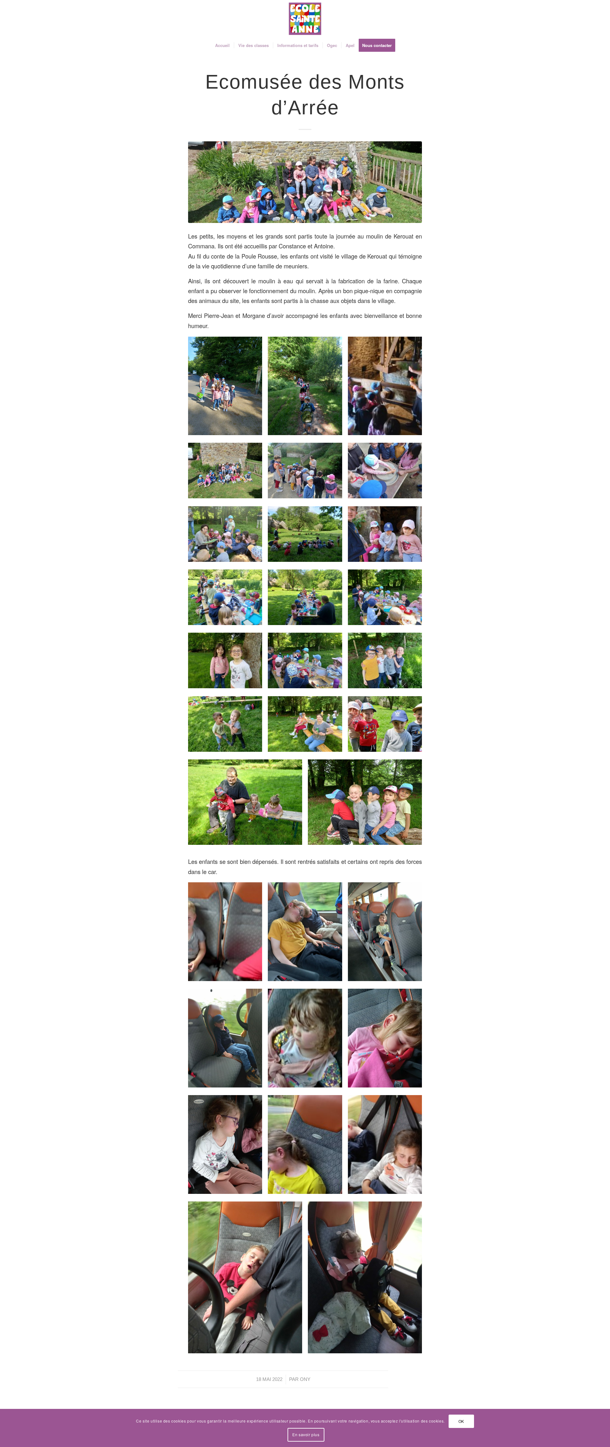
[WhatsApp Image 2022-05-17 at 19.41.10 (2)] (305, 182)
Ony (305, 1379)
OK (461, 1421)
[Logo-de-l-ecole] (305, 18)
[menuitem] (222, 45)
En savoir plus (305, 1434)
